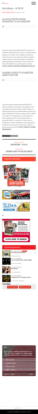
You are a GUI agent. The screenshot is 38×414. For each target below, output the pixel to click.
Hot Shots (14, 136)
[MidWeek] (10, 3)
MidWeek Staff (8, 12)
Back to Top (18, 408)
